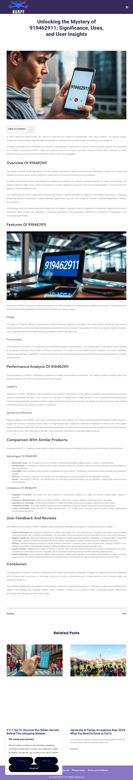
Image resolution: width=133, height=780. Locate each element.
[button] (127, 7)
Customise (21, 761)
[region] (33, 755)
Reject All (46, 761)
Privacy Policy (78, 770)
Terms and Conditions (98, 770)
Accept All (33, 768)
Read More (74, 749)
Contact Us (64, 770)
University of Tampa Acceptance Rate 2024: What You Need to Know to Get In (98, 731)
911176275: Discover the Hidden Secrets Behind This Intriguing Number (33, 731)
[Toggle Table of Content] (30, 129)
